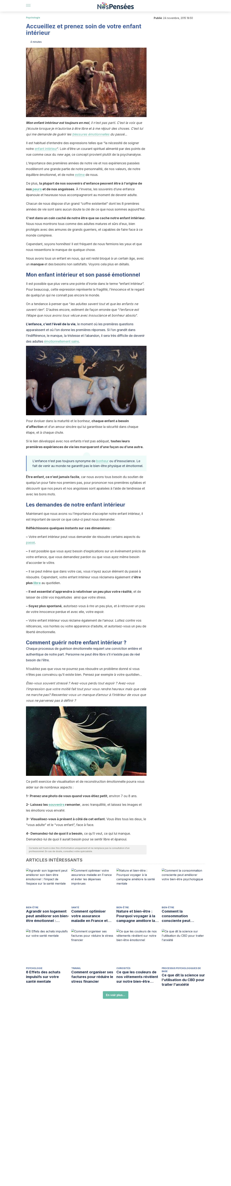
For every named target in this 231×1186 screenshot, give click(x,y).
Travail (76, 968)
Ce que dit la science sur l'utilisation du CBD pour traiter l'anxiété (183, 980)
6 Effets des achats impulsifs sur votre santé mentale (43, 977)
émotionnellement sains (61, 341)
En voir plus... (115, 995)
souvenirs (56, 804)
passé (30, 542)
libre (37, 583)
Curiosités (123, 968)
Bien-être (32, 907)
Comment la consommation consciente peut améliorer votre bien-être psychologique (180, 916)
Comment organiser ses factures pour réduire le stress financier (92, 977)
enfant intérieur (46, 149)
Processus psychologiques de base (181, 970)
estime (80, 175)
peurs (37, 189)
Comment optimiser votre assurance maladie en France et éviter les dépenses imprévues (89, 916)
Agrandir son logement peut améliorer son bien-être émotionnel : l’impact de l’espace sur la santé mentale (47, 916)
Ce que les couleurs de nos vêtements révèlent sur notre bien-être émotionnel (137, 977)
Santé (75, 907)
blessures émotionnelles (90, 134)
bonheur (102, 461)
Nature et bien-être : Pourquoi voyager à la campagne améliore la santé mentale (135, 916)
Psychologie (33, 17)
